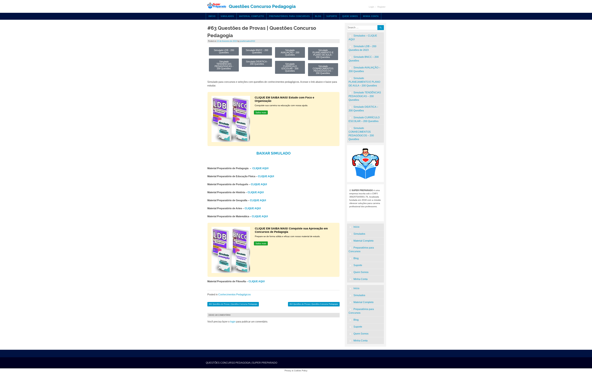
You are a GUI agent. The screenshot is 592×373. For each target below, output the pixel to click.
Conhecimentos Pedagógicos (234, 294)
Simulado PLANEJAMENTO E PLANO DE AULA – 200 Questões (364, 82)
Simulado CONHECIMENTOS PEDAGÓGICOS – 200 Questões (361, 134)
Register (381, 7)
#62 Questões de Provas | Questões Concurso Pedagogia (233, 304)
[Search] (380, 27)
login (233, 321)
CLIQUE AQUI (260, 168)
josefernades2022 (247, 41)
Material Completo (251, 16)
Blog (318, 16)
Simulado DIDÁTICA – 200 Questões (363, 109)
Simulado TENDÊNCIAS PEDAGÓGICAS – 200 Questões (365, 96)
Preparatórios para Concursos (289, 16)
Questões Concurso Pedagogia (262, 6)
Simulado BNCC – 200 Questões (364, 59)
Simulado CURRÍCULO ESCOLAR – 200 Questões (364, 119)
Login (371, 7)
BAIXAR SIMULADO (273, 153)
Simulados (227, 16)
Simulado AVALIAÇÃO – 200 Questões (364, 69)
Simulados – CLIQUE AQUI (363, 37)
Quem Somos (350, 16)
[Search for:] (363, 27)
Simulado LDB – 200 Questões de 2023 (362, 48)
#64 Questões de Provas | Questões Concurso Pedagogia (314, 304)
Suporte (331, 16)
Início (212, 16)
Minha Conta (371, 16)
